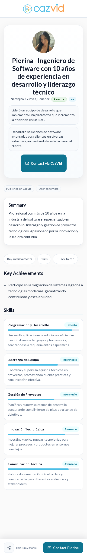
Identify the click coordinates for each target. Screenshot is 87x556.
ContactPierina (66, 548)
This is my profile (26, 548)
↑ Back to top (65, 259)
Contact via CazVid (46, 163)
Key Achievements (19, 259)
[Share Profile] (9, 548)
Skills (44, 259)
